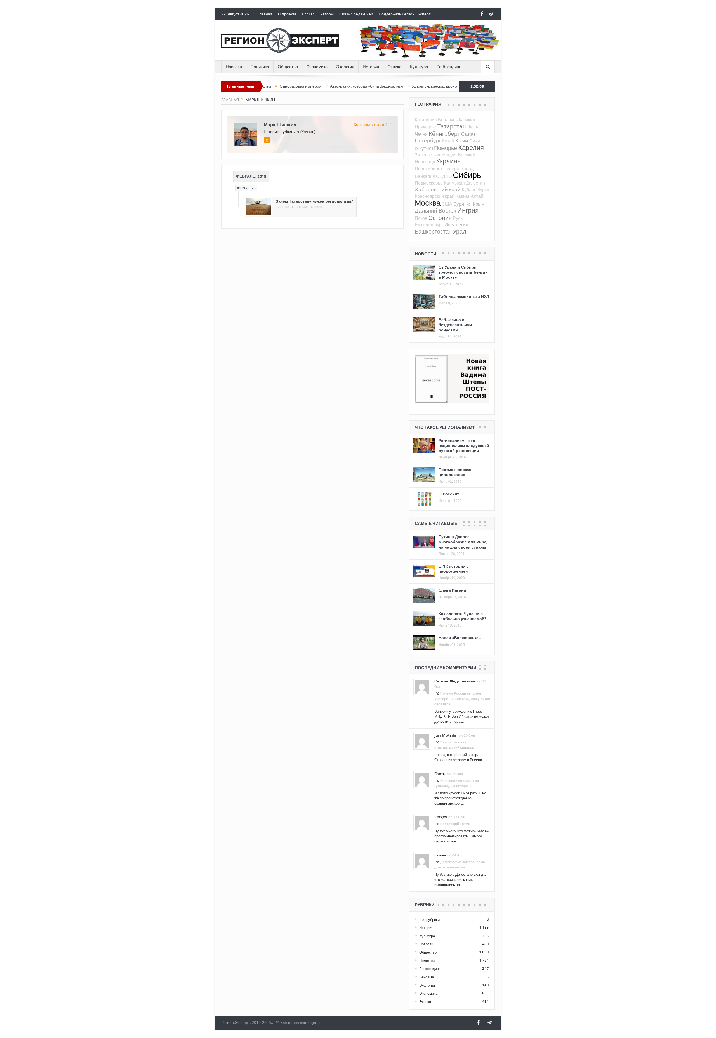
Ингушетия (456, 224)
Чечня (421, 134)
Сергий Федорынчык (455, 681)
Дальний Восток (435, 210)
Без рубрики (429, 919)
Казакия (467, 120)
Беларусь (448, 120)
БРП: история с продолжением (454, 568)
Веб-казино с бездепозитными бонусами (455, 324)
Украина (448, 161)
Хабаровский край (438, 189)
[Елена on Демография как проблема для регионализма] (422, 860)
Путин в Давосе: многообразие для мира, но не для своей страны (463, 541)
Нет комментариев (307, 207)
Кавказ (463, 196)
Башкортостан (433, 231)
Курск (483, 190)
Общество (288, 66)
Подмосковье (429, 183)
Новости (234, 66)
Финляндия (445, 155)
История (371, 66)
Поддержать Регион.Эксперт (404, 14)
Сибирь (467, 174)
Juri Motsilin (446, 735)
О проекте (287, 14)
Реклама (426, 977)
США (447, 204)
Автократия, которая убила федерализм (328, 86)
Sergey (440, 817)
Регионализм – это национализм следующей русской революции (464, 445)
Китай (448, 141)
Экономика (317, 66)
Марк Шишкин (280, 124)
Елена (440, 855)
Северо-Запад (458, 168)
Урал (459, 231)
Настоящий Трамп (455, 824)
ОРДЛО (444, 176)
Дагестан (475, 183)
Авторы (327, 14)
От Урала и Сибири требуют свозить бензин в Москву (463, 272)
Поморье (445, 148)
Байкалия (425, 176)
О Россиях (449, 493)
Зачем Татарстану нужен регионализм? (314, 201)
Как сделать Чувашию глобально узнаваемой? (462, 616)
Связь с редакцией (356, 14)
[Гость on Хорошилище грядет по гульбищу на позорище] (422, 779)
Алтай (477, 196)
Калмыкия (454, 183)
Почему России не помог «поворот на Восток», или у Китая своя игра (462, 698)
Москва (428, 203)
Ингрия (468, 210)
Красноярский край (434, 196)
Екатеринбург (429, 225)
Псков (421, 218)
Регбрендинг (448, 66)
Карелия (471, 147)
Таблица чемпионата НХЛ (464, 296)
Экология (345, 66)
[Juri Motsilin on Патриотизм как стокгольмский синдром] (422, 740)
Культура (419, 66)
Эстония (440, 218)
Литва (473, 127)
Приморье (425, 127)
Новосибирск (428, 168)
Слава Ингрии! (453, 590)
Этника (394, 66)
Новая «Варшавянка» (460, 637)
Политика (260, 66)
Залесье (423, 155)
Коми (461, 140)
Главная (264, 14)
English (308, 14)
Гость (440, 773)
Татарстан (451, 126)
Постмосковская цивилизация (455, 472)
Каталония (426, 120)
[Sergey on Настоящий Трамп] (422, 822)
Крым (479, 204)
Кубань (469, 190)
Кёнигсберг (444, 133)
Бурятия (462, 204)
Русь (458, 218)
